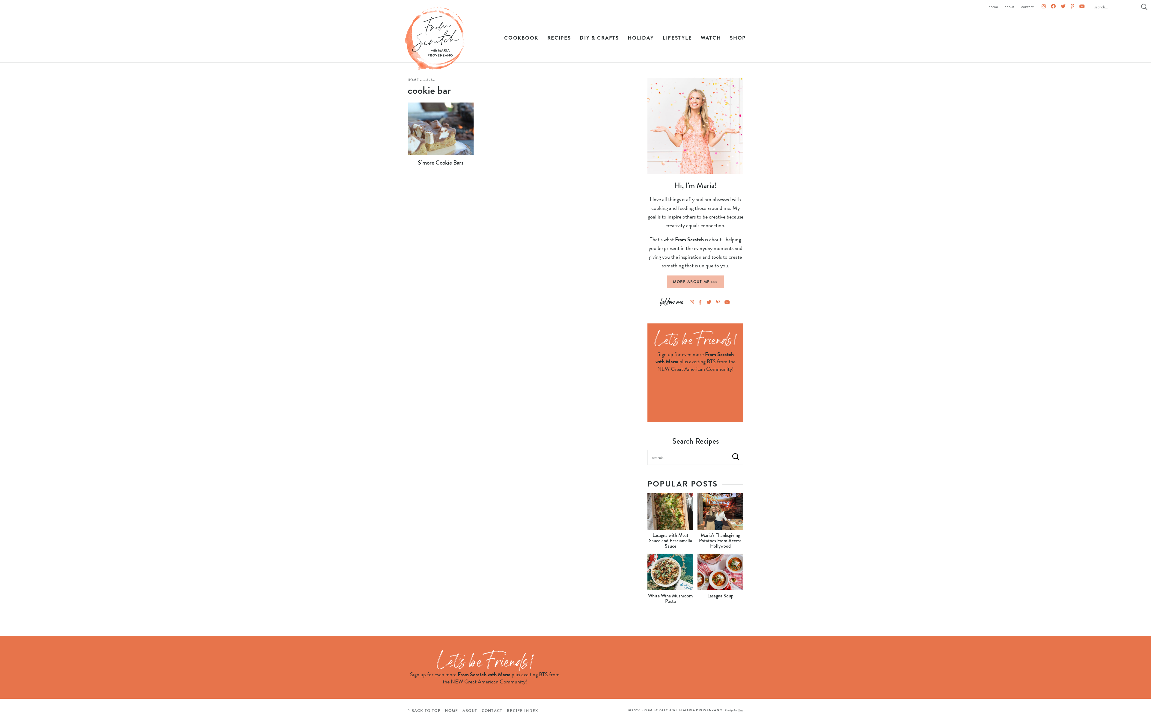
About (1009, 7)
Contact (1027, 7)
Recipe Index (522, 711)
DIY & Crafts (599, 38)
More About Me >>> (695, 282)
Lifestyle (677, 38)
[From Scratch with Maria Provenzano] (435, 39)
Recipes (559, 38)
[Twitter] (1063, 7)
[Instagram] (1044, 7)
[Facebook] (1053, 7)
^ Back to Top (424, 711)
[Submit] (735, 457)
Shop (738, 38)
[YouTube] (1082, 7)
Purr (740, 710)
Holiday (641, 38)
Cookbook (521, 38)
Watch (711, 38)
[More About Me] (695, 126)
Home (993, 7)
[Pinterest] (1072, 7)
